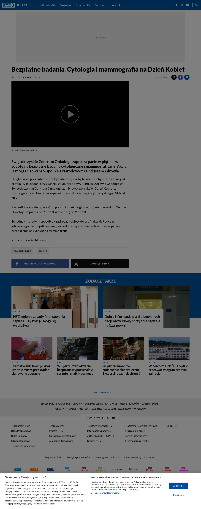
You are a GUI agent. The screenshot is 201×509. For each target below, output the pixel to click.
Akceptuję (178, 486)
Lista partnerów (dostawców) (105, 493)
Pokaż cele (178, 494)
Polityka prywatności (44, 503)
